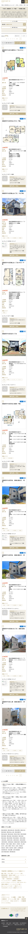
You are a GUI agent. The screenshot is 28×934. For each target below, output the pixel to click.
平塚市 (7, 843)
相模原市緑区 (17, 841)
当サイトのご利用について (8, 924)
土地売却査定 (16, 878)
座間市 (7, 847)
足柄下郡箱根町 (16, 849)
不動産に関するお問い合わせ (19, 924)
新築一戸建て (4, 873)
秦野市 (9, 845)
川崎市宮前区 (4, 841)
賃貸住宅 (5, 899)
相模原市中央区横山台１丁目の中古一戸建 (13, 263)
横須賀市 (3, 843)
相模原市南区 (23, 841)
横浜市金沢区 (4, 834)
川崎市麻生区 (10, 841)
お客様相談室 (5, 926)
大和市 (16, 845)
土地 (21, 873)
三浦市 (6, 845)
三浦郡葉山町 (20, 847)
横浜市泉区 (3, 838)
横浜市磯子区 (18, 832)
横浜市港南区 (23, 834)
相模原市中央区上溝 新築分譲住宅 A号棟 (13, 702)
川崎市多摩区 (22, 839)
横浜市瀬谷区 (15, 836)
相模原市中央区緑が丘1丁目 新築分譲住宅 (13, 629)
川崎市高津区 (16, 839)
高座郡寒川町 (4, 849)
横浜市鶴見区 (4, 830)
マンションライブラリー (6, 880)
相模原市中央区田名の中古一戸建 (11, 121)
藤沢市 (14, 843)
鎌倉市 (10, 843)
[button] (24, 206)
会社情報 (3, 923)
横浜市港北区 (10, 834)
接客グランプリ (18, 886)
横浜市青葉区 (10, 838)
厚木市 (13, 845)
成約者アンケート (16, 887)
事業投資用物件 (4, 875)
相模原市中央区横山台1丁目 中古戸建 (13, 193)
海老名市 (3, 847)
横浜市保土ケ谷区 (10, 832)
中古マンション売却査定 (14, 877)
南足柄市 (11, 847)
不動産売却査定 (4, 877)
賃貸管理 (14, 880)
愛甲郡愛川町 (12, 851)
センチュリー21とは (5, 882)
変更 (24, 24)
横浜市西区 (17, 830)
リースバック (13, 882)
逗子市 (2, 845)
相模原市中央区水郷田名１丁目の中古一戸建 (13, 50)
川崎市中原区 (10, 839)
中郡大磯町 (10, 849)
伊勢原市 (21, 845)
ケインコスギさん (7, 902)
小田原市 (18, 843)
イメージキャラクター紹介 (15, 884)
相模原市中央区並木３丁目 (9, 333)
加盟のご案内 (8, 923)
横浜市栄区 (21, 836)
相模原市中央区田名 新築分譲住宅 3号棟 (13, 481)
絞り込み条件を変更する (14, 932)
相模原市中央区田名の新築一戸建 (11, 403)
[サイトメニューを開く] (26, 1)
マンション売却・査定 (14, 899)
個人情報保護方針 (23, 923)
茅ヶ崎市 (23, 843)
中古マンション (6, 897)
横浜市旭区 (3, 836)
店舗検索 (19, 880)
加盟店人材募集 (4, 884)
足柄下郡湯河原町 (5, 851)
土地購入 (14, 897)
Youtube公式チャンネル (6, 887)
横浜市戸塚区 (17, 834)
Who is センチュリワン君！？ (7, 886)
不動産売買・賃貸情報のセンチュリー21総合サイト (13, 871)
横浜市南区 (3, 832)
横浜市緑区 (9, 836)
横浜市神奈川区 (11, 830)
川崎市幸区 (3, 839)
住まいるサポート (15, 900)
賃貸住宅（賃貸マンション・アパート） (17, 875)
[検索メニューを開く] (23, 1)
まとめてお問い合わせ (20, 42)
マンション (17, 873)
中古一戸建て (10, 873)
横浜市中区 (23, 830)
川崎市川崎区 (22, 838)
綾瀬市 (15, 847)
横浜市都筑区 (16, 838)
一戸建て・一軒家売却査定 (6, 878)
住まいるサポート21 (21, 882)
